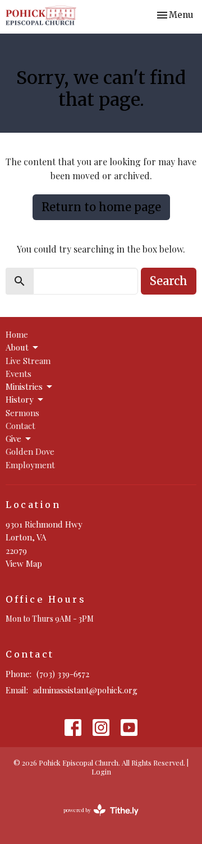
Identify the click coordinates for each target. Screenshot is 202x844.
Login (101, 771)
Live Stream (28, 360)
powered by (94, 819)
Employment (30, 464)
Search (168, 281)
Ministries (24, 386)
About (17, 347)
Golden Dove (30, 451)
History (20, 399)
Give (13, 438)
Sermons (22, 412)
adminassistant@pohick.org (85, 690)
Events (18, 373)
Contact (20, 425)
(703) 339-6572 (62, 673)
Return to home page (101, 207)
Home (17, 334)
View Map (24, 563)
